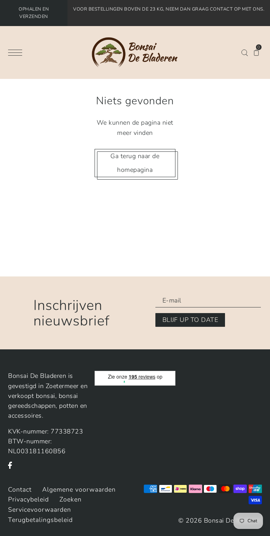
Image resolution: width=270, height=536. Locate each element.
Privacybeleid (28, 499)
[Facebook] (12, 469)
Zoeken (70, 499)
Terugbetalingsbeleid (40, 520)
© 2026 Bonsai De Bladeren (220, 520)
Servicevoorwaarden (39, 509)
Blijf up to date (190, 320)
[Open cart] (256, 52)
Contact (20, 489)
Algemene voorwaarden (79, 489)
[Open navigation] (17, 52)
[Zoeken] (244, 52)
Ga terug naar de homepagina (134, 163)
